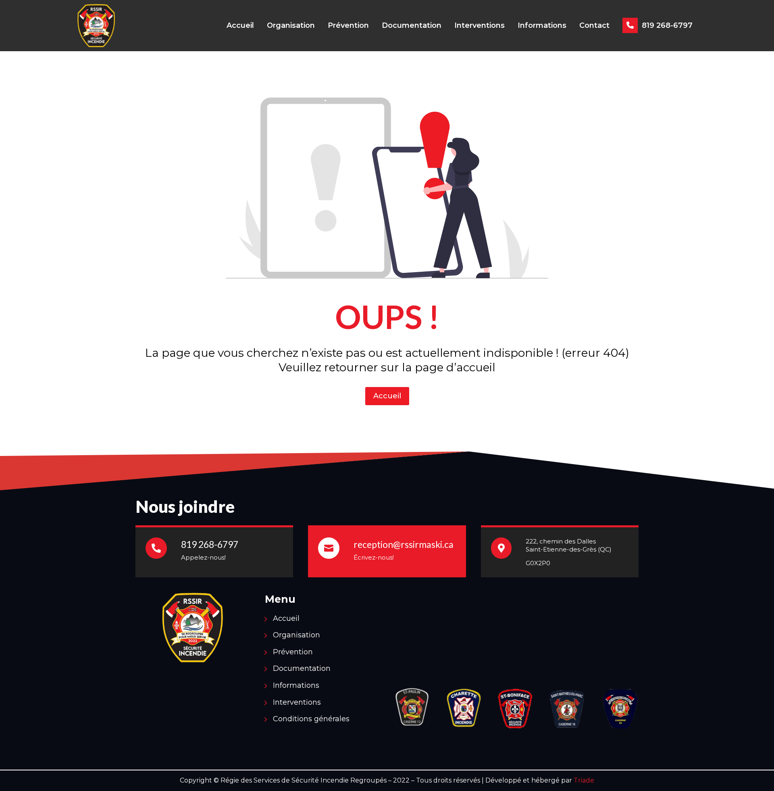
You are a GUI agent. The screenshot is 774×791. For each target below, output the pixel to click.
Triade (584, 780)
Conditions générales (311, 719)
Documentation (411, 25)
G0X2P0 (538, 563)
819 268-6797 (667, 25)
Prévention (348, 25)
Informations (542, 25)
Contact (594, 25)
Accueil (240, 25)
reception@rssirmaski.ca (404, 544)
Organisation (291, 25)
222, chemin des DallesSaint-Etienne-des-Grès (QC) (569, 545)
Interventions (479, 25)
